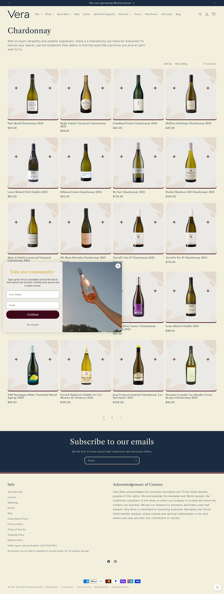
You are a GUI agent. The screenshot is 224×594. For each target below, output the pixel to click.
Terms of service (84, 587)
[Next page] (120, 417)
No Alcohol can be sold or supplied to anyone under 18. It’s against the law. (48, 551)
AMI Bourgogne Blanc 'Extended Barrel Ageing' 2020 (32, 396)
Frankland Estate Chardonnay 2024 (135, 123)
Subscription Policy (18, 518)
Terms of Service (17, 529)
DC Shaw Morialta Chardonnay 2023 (83, 257)
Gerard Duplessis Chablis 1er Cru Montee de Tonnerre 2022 (81, 396)
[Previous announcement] (8, 3)
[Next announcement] (215, 3)
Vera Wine (20, 587)
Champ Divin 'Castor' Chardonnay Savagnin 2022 (134, 327)
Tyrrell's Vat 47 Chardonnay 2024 (186, 257)
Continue (32, 314)
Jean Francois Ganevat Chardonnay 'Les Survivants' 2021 (138, 396)
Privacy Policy (15, 524)
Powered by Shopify (34, 587)
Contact (12, 497)
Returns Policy (15, 540)
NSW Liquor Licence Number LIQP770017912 (32, 545)
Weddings (13, 502)
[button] (38, 14)
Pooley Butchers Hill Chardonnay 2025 (190, 192)
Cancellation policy (120, 587)
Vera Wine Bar (15, 492)
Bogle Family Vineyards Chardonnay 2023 (83, 125)
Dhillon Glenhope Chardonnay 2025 (188, 123)
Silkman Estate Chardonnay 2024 (81, 192)
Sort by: (168, 63)
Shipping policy (101, 587)
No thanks (33, 324)
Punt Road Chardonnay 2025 (25, 123)
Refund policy (52, 587)
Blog (10, 513)
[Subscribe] (135, 460)
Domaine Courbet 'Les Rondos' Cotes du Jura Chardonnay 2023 (189, 396)
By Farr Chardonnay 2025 (129, 192)
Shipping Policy (16, 534)
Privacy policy (67, 587)
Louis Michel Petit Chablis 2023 (28, 192)
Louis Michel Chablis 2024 (182, 326)
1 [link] (103, 417)
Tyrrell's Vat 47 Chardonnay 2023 (134, 257)
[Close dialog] (118, 266)
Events (11, 508)
